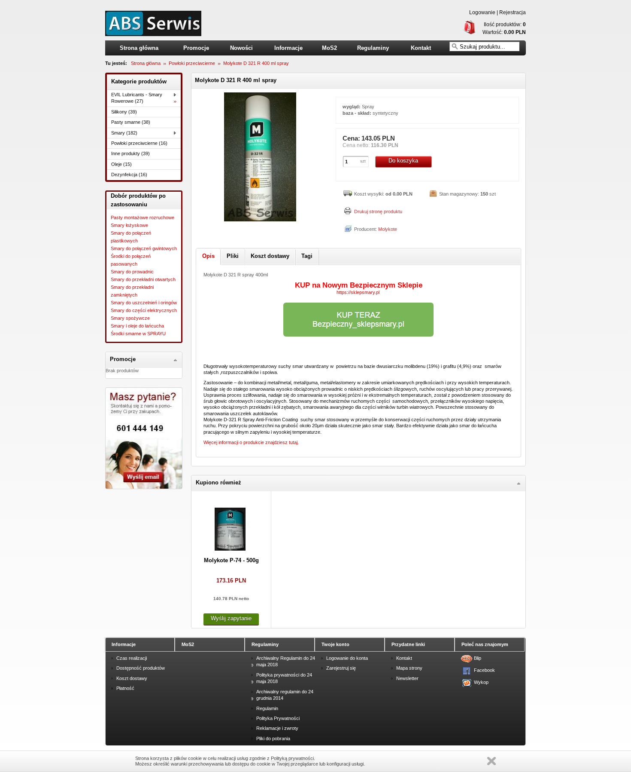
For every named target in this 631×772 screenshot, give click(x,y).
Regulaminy (373, 48)
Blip (477, 658)
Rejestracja (512, 12)
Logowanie (482, 12)
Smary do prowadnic (132, 271)
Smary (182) (124, 132)
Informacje (288, 48)
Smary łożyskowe (129, 225)
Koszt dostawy (131, 678)
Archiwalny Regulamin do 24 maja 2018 (285, 661)
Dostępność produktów (140, 668)
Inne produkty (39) (130, 153)
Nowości (241, 48)
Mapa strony (409, 668)
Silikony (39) (124, 111)
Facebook (479, 670)
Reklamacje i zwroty (277, 728)
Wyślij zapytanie (231, 618)
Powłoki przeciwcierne (192, 63)
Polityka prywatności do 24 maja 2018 (284, 678)
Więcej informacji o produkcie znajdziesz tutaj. (251, 442)
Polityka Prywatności (278, 718)
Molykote (387, 229)
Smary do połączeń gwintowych (144, 248)
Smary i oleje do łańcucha (137, 325)
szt (363, 161)
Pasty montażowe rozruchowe (142, 217)
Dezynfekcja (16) (129, 174)
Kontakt (421, 48)
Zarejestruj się (341, 668)
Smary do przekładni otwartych (143, 279)
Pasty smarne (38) (130, 122)
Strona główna (139, 48)
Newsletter (407, 678)
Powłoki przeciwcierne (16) (139, 143)
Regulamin (267, 708)
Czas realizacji (131, 658)
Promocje (196, 48)
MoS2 (329, 48)
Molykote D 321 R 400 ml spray (256, 63)
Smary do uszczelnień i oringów (144, 302)
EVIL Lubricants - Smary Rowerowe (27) (136, 98)
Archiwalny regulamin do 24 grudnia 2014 (284, 695)
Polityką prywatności (292, 758)
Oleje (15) (121, 164)
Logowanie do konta (347, 658)
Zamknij (491, 761)
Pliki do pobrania (273, 738)
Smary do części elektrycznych (144, 310)
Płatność (125, 688)
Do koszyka (403, 160)
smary (153, 23)
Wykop (479, 682)
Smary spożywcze (130, 318)
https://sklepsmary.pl (359, 292)
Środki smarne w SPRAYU (138, 333)
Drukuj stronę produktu (378, 211)
